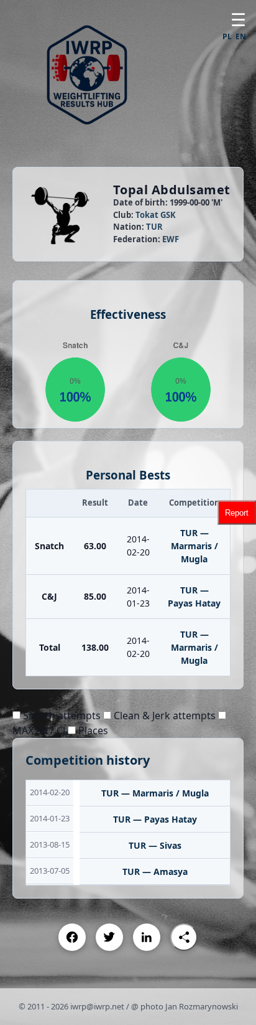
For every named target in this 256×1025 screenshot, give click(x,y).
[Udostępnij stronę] (184, 937)
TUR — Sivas (155, 845)
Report (237, 512)
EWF (170, 239)
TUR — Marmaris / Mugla (194, 546)
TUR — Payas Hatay (155, 819)
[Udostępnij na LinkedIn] (146, 937)
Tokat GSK (155, 214)
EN (240, 36)
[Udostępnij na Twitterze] (109, 937)
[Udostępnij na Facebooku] (72, 937)
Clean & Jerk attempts (163, 715)
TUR (154, 226)
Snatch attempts (61, 715)
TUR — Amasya (155, 871)
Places (92, 730)
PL (227, 36)
